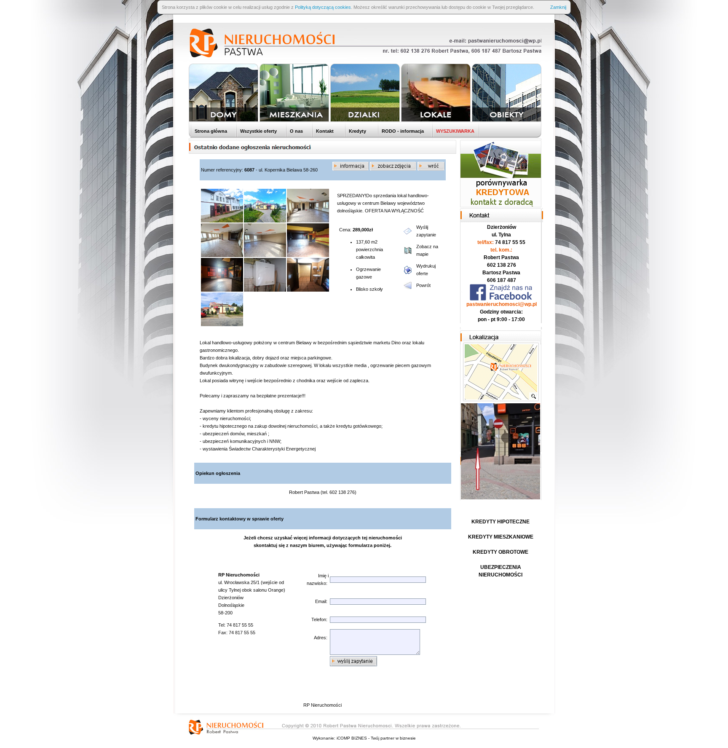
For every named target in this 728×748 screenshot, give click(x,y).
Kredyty (357, 131)
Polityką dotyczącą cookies (323, 7)
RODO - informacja (402, 131)
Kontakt (324, 131)
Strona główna (210, 131)
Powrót (423, 285)
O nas (296, 131)
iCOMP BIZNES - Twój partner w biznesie (376, 738)
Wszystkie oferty (258, 131)
